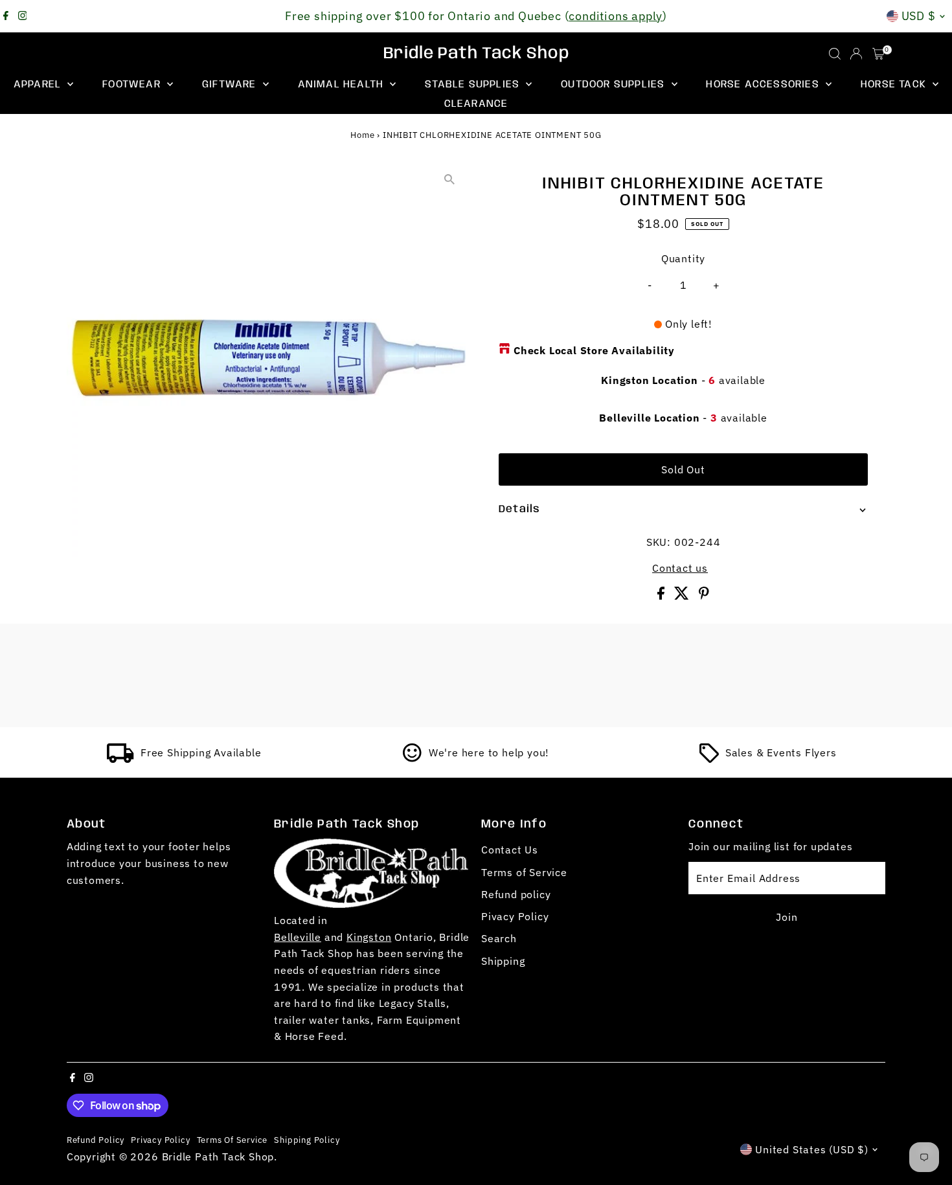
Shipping (503, 960)
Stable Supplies (474, 84)
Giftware (231, 84)
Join (786, 916)
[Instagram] (22, 16)
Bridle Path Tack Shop (476, 53)
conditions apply (616, 15)
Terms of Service (524, 872)
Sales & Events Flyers (781, 752)
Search (499, 938)
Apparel (39, 84)
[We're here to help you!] (412, 758)
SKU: (658, 542)
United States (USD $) (811, 1149)
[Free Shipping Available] (120, 758)
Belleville (297, 937)
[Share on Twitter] (683, 595)
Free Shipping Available (201, 752)
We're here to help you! (489, 752)
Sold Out (683, 469)
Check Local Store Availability (594, 350)
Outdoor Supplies (614, 84)
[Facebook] (6, 16)
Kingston (368, 937)
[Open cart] (878, 54)
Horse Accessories (764, 84)
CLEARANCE (476, 103)
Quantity (683, 258)
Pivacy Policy (515, 916)
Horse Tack (895, 84)
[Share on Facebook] (662, 595)
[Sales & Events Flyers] (709, 758)
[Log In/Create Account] (856, 54)
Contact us (680, 568)
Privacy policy (160, 1140)
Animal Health (342, 84)
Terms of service (232, 1140)
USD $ (918, 15)
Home (362, 135)
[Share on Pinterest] (704, 595)
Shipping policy (306, 1140)
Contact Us (509, 849)
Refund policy (515, 894)
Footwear (133, 84)
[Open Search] (835, 54)
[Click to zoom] (449, 179)
